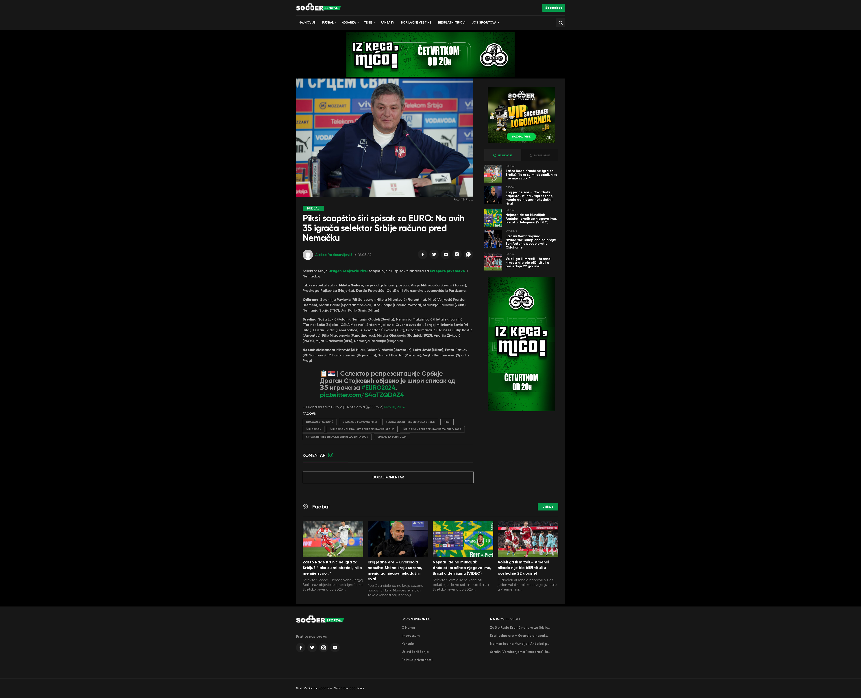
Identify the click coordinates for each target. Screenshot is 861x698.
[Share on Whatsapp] (468, 255)
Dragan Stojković (319, 421)
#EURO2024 (378, 388)
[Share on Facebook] (422, 255)
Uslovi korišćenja (415, 652)
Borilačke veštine (416, 22)
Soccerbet (553, 8)
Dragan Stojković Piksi (359, 421)
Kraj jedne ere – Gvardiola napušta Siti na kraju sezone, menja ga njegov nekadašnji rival (529, 197)
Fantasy (387, 22)
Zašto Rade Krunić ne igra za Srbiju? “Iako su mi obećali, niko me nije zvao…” (531, 174)
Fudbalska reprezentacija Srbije (410, 421)
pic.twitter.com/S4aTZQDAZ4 (362, 395)
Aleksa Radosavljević (333, 255)
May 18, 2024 (394, 407)
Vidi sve (548, 506)
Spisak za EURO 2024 (392, 436)
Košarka (349, 22)
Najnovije (307, 22)
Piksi (447, 421)
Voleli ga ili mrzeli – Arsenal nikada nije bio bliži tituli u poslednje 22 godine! (528, 262)
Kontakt (408, 644)
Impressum (411, 636)
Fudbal (328, 22)
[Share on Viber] (457, 255)
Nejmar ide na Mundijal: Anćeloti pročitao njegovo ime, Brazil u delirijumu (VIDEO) (531, 218)
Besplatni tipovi (451, 22)
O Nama (408, 628)
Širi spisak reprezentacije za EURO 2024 (432, 429)
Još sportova (484, 22)
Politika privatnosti (417, 660)
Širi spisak (313, 429)
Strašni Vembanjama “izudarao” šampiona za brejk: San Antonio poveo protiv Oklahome (531, 241)
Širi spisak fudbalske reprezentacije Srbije (362, 429)
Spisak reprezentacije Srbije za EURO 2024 (337, 436)
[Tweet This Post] (434, 255)
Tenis (368, 22)
